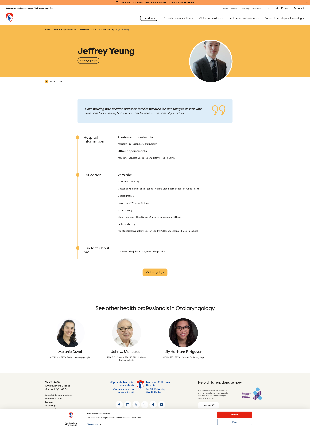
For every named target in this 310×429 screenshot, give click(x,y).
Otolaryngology (155, 272)
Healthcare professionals (243, 18)
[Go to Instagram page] (144, 404)
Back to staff (56, 81)
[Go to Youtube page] (161, 404)
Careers (49, 402)
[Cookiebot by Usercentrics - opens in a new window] (70, 424)
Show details (92, 424)
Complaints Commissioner (59, 394)
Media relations (53, 398)
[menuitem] (226, 8)
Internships (51, 405)
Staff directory (107, 29)
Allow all (234, 415)
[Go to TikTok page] (153, 404)
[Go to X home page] (136, 404)
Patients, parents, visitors (177, 18)
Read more (189, 2)
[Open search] (277, 8)
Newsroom (256, 8)
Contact (267, 8)
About (226, 8)
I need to (148, 18)
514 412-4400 (52, 382)
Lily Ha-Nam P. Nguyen (183, 351)
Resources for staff (88, 29)
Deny (234, 422)
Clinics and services (210, 18)
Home (47, 29)
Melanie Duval (70, 351)
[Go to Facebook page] (119, 404)
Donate (298, 8)
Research (235, 8)
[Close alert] (307, 2)
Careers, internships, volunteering (283, 18)
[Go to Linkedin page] (127, 404)
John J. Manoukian (127, 351)
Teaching (245, 8)
